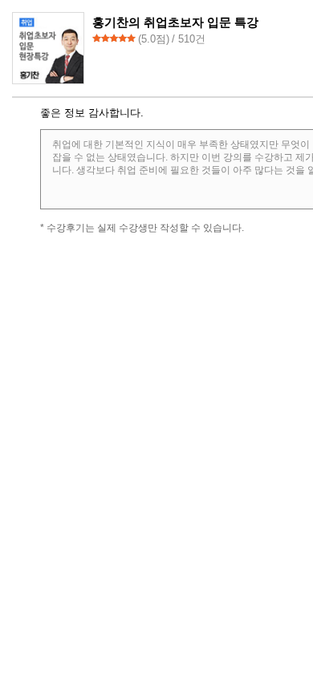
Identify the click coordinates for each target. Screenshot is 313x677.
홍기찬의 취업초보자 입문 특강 (175, 22)
